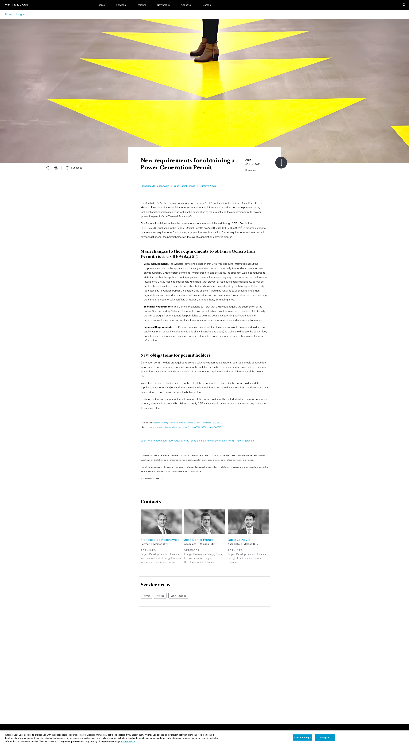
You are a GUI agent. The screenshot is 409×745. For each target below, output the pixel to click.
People (101, 4)
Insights (141, 4)
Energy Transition (193, 558)
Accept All (325, 737)
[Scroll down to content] (281, 163)
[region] (204, 737)
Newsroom (163, 4)
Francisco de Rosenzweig (155, 186)
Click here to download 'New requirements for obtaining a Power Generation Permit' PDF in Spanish (197, 440)
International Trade (151, 558)
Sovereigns (160, 562)
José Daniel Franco (184, 186)
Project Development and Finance (160, 554)
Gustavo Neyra (208, 186)
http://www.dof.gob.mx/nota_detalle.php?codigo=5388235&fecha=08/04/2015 (187, 427)
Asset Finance (244, 558)
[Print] (57, 167)
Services (121, 4)
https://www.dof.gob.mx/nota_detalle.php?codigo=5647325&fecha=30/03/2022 (187, 423)
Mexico (160, 595)
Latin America (178, 595)
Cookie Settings (302, 737)
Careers (207, 4)
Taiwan (172, 562)
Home (8, 14)
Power (219, 554)
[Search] (404, 4)
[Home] (16, 5)
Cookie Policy (128, 741)
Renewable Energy (203, 554)
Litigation (233, 562)
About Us (186, 4)
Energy (166, 558)
